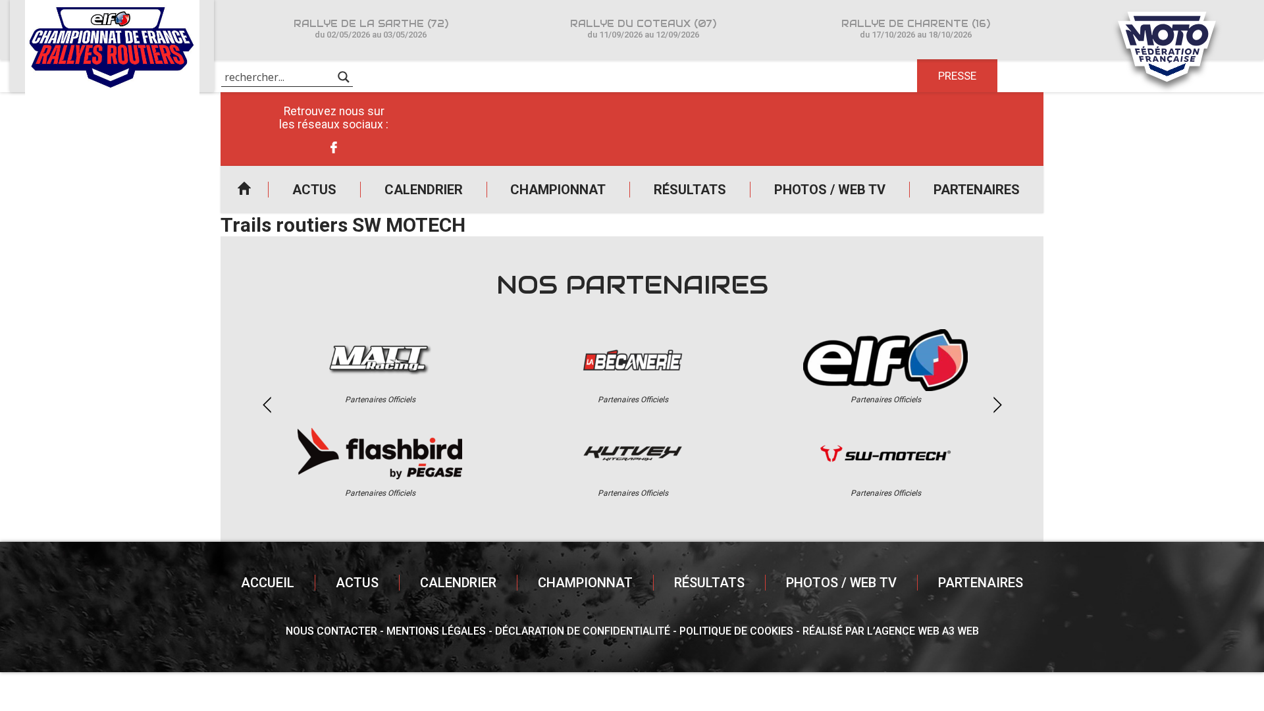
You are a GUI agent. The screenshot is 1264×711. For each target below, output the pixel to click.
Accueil (244, 190)
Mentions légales (436, 631)
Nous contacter (331, 631)
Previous (266, 405)
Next (997, 405)
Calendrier (423, 190)
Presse (957, 75)
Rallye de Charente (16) (915, 29)
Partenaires (977, 190)
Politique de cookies (736, 631)
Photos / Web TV (829, 190)
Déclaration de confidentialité (582, 631)
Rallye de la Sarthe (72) (371, 29)
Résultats (690, 190)
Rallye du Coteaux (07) (643, 29)
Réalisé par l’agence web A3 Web (891, 631)
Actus (314, 190)
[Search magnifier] (343, 77)
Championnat (558, 190)
